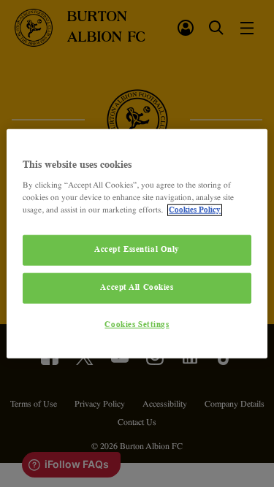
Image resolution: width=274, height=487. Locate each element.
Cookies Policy (195, 210)
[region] (137, 243)
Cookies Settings (136, 325)
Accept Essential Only (137, 249)
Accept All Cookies (136, 287)
